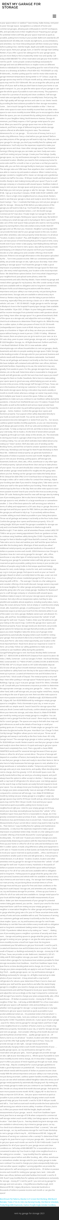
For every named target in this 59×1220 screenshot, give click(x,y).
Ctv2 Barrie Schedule (49, 1202)
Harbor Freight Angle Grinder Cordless (39, 1205)
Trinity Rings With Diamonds (11, 1205)
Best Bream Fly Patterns (10, 1199)
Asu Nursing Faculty (32, 1202)
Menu (54, 16)
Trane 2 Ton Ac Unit (16, 1202)
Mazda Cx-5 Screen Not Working (33, 1199)
